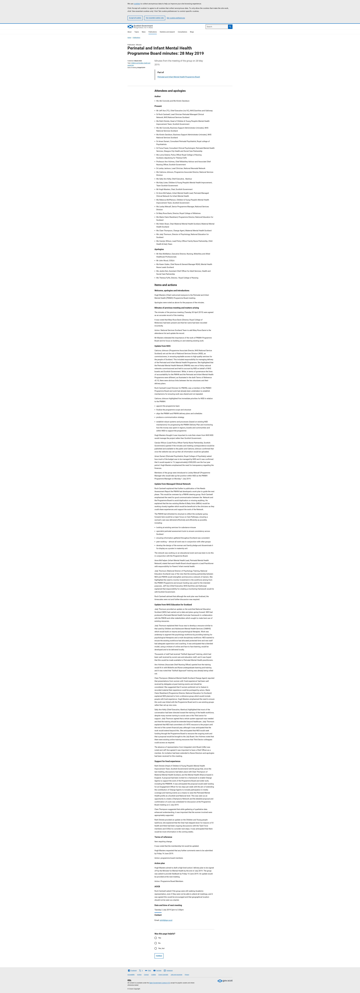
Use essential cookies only (155, 18)
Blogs (192, 32)
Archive (139, 974)
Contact (146, 974)
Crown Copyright (163, 974)
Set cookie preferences (176, 18)
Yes (159, 938)
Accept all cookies (135, 18)
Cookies (153, 974)
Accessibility (131, 974)
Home (129, 37)
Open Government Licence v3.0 (159, 983)
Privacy (187, 974)
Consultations (182, 32)
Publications (152, 32)
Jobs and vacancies (176, 974)
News (144, 32)
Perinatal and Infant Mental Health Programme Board (179, 77)
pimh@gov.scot (166, 920)
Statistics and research (167, 32)
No (159, 943)
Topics (136, 32)
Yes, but (161, 948)
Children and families (137, 63)
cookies (137, 4)
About (129, 32)
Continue (159, 956)
